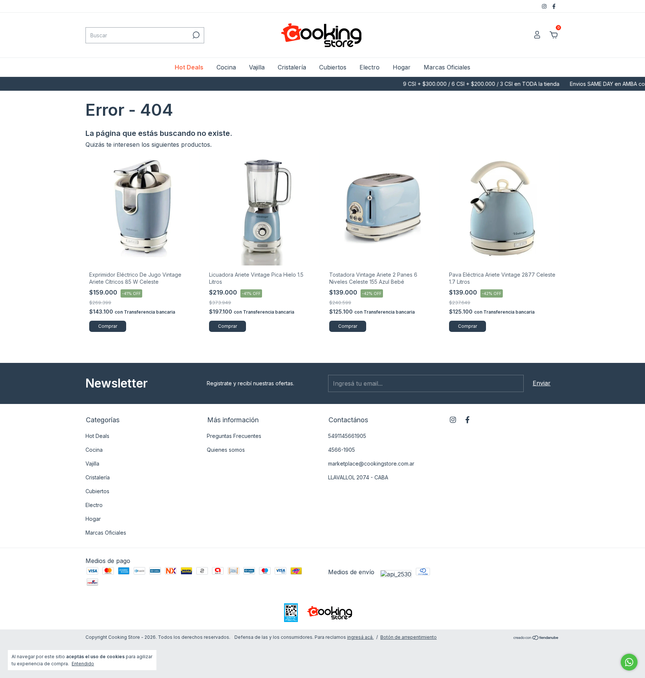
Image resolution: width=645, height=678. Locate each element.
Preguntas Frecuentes (234, 436)
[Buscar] (195, 35)
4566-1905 (341, 450)
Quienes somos (226, 450)
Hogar (402, 67)
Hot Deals (189, 67)
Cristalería (292, 67)
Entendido (83, 663)
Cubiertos (332, 67)
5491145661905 (347, 436)
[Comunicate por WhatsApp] (629, 662)
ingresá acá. (360, 637)
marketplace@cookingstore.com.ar (371, 463)
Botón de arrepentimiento (408, 637)
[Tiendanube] (536, 638)
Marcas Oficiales (447, 67)
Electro (369, 67)
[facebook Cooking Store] (554, 6)
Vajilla (257, 67)
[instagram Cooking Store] (545, 6)
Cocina (226, 67)
